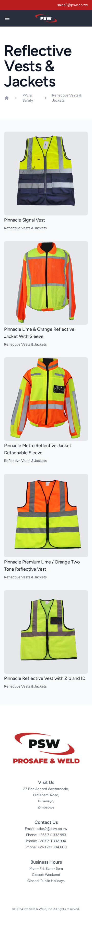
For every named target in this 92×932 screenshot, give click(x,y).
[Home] (6, 98)
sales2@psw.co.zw (72, 5)
